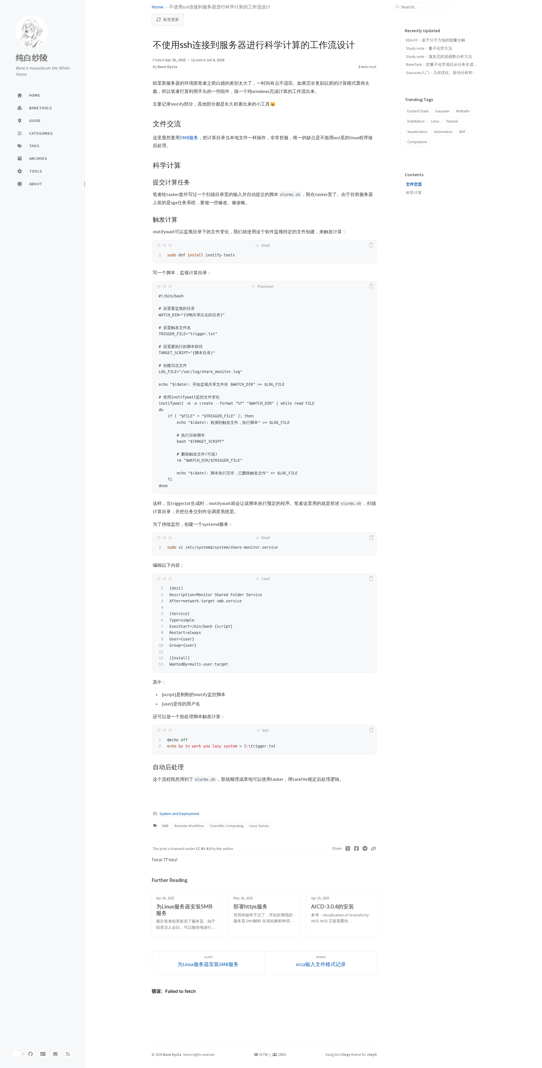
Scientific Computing (226, 825)
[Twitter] (348, 848)
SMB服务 (189, 137)
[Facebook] (356, 848)
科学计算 (414, 192)
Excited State (418, 111)
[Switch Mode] (16, 1054)
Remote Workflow (189, 825)
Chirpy (345, 1054)
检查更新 (171, 19)
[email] (55, 1054)
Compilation (417, 142)
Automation (443, 131)
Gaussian (442, 111)
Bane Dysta (167, 66)
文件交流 (414, 184)
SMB (165, 825)
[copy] (371, 245)
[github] (30, 1054)
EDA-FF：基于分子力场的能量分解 (435, 40)
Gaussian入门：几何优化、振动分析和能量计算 (447, 72)
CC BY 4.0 (204, 848)
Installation (416, 121)
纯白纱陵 (32, 58)
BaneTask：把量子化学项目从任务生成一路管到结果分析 (455, 64)
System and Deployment (179, 813)
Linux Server (259, 825)
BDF (462, 131)
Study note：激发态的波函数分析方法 (439, 56)
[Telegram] (365, 848)
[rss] (68, 1054)
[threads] (43, 1054)
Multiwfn (462, 111)
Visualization (417, 131)
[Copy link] (373, 848)
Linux (435, 121)
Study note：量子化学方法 (429, 48)
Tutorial (452, 121)
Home (157, 7)
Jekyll (372, 1054)
